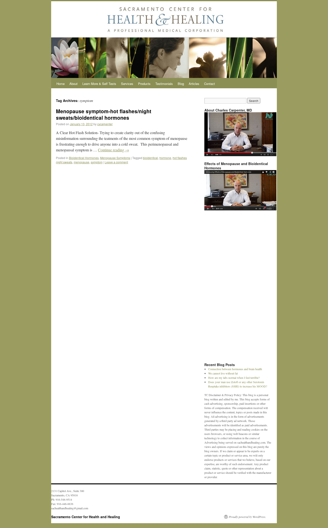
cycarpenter (105, 124)
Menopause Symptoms (115, 158)
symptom (97, 162)
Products (144, 83)
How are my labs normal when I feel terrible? (234, 378)
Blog (181, 83)
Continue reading (113, 149)
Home (60, 83)
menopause (81, 162)
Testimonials (164, 83)
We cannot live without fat (223, 373)
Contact (209, 83)
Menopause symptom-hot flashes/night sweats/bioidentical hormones (103, 114)
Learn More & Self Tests (99, 83)
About (73, 83)
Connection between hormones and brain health (235, 369)
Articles (194, 83)
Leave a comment (116, 162)
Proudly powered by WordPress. (247, 517)
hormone (165, 158)
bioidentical (150, 158)
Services (127, 83)
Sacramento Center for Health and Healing (85, 516)
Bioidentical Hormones (84, 158)
